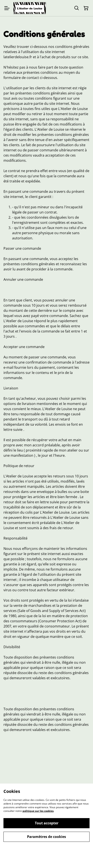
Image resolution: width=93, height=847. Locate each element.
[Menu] (7, 8)
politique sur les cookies (38, 811)
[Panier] (86, 8)
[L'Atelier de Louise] (29, 8)
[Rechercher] (76, 8)
